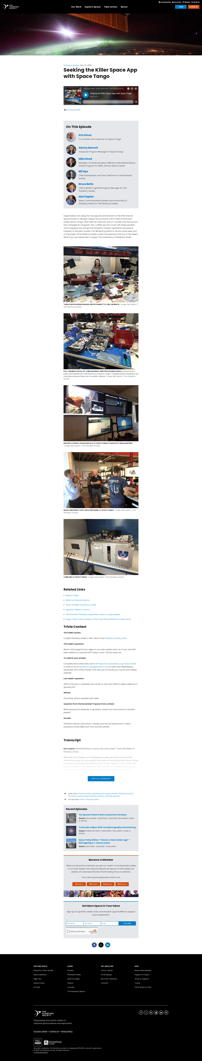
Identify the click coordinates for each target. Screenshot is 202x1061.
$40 (122, 884)
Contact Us (54, 1031)
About (124, 6)
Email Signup (106, 974)
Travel (137, 983)
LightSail (116, 796)
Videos (70, 983)
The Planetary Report (76, 991)
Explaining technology (101, 793)
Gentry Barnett (88, 147)
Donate (194, 6)
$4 (79, 884)
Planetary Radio (71, 65)
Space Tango (72, 595)
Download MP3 (73, 110)
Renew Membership (143, 970)
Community (166, 2)
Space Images (73, 979)
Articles (70, 970)
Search (196, 2)
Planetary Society (126, 793)
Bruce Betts (86, 184)
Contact (104, 983)
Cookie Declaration (41, 1052)
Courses (70, 987)
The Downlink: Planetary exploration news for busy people (93, 614)
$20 (107, 884)
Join (180, 6)
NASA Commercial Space (77, 600)
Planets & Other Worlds (43, 970)
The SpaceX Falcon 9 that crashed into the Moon (103, 814)
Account (177, 2)
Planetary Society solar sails (101, 796)
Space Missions (40, 974)
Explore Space (93, 6)
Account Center (40, 1031)
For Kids (37, 987)
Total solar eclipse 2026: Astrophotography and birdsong (107, 827)
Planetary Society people (78, 796)
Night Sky (37, 979)
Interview (114, 793)
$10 (93, 884)
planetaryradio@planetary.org (93, 666)
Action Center (107, 970)
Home (81, 799)
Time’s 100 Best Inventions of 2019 (81, 605)
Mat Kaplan (86, 196)
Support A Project (142, 974)
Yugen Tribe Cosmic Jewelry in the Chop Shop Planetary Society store (98, 619)
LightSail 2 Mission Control (77, 609)
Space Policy (39, 983)
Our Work (76, 6)
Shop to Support (142, 979)
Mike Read (85, 159)
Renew (187, 2)
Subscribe (127, 923)
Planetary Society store (115, 638)
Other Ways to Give (143, 987)
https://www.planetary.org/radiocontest (117, 663)
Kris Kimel (85, 135)
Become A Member (109, 979)
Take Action (110, 6)
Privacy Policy (93, 927)
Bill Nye (83, 171)
